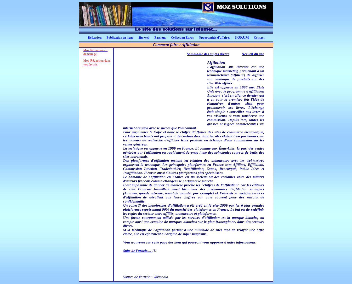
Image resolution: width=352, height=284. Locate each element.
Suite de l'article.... (137, 251)
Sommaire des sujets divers (208, 54)
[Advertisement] (95, 141)
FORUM (242, 37)
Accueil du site (253, 54)
